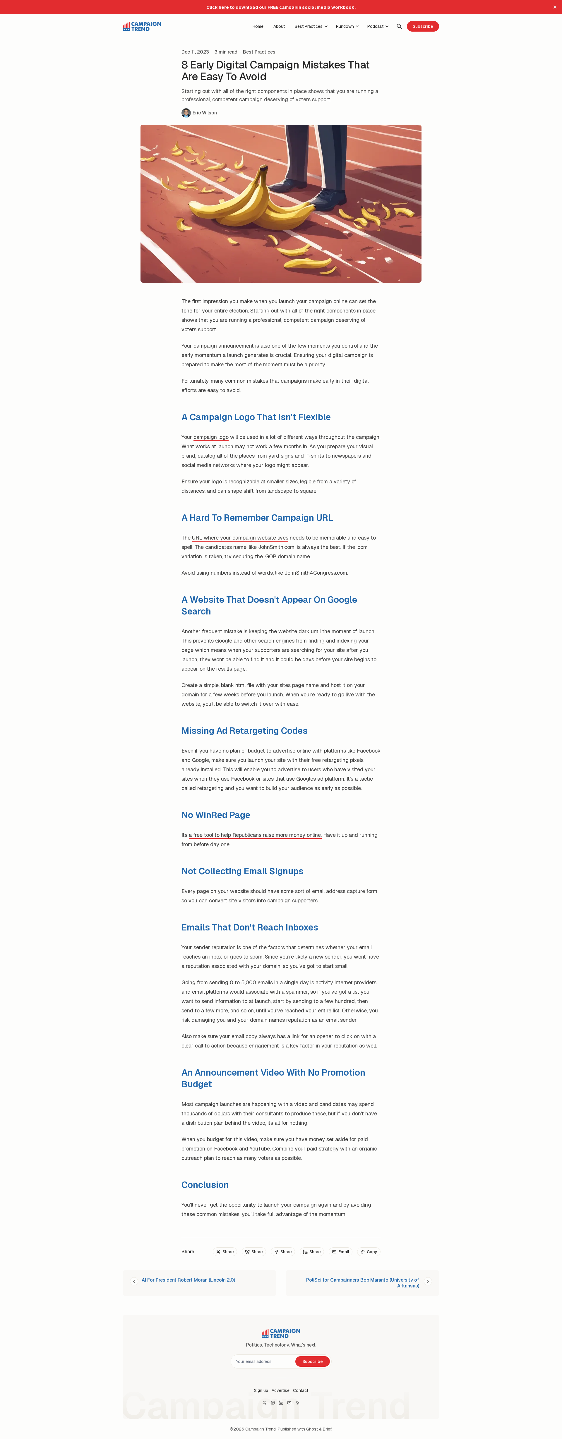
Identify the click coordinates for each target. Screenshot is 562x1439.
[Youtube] (289, 1402)
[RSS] (297, 1402)
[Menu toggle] (326, 26)
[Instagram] (272, 1402)
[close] (555, 7)
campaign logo (211, 437)
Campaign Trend (260, 1429)
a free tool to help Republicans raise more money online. (255, 835)
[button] (261, 1390)
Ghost (312, 1429)
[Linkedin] (281, 1402)
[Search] (399, 26)
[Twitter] (264, 1402)
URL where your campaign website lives (240, 537)
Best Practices (259, 52)
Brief (327, 1429)
